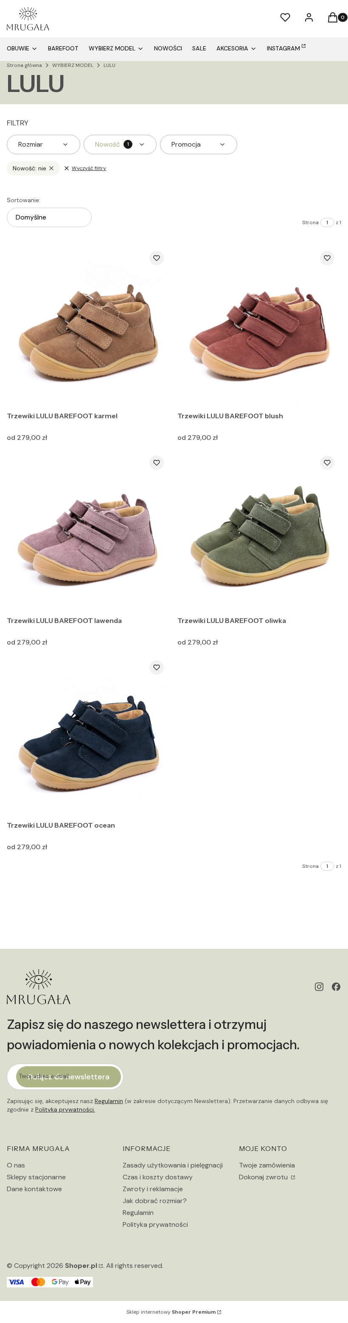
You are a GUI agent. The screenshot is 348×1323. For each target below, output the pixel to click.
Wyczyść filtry (89, 168)
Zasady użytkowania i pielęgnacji (173, 1165)
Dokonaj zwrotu (264, 1177)
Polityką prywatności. (65, 1109)
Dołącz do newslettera (68, 1077)
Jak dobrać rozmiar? (155, 1200)
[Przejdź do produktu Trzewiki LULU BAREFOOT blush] (259, 326)
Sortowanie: (23, 200)
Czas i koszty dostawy (158, 1177)
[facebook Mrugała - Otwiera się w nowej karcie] (336, 986)
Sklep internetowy (171, 1312)
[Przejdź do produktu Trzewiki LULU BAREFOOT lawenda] (89, 530)
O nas (16, 1165)
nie (29, 168)
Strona (310, 222)
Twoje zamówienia (267, 1165)
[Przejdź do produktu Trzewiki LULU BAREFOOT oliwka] (259, 530)
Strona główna (24, 65)
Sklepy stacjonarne (36, 1177)
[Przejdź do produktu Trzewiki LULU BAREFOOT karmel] (89, 326)
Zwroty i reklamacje (153, 1188)
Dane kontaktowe (34, 1188)
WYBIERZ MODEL (72, 65)
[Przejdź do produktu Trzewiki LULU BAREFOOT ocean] (89, 735)
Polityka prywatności (155, 1224)
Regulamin (109, 1101)
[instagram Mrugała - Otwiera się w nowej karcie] (319, 986)
